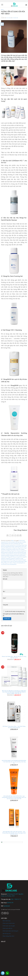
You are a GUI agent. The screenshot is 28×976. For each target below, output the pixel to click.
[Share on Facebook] (10, 535)
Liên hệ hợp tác (7, 933)
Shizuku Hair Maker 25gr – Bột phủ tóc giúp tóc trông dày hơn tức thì (14, 657)
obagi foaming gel (5, 555)
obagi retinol (19, 556)
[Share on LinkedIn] (20, 535)
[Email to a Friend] (15, 535)
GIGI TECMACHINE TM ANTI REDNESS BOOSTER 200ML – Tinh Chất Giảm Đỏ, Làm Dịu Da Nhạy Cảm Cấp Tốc (14, 762)
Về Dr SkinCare (6, 920)
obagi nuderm (4, 556)
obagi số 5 (18, 558)
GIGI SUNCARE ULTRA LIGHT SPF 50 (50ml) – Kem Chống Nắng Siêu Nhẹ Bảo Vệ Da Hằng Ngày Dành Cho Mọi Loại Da (14, 833)
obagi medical (22, 555)
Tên (4, 591)
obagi (22, 545)
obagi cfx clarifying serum (6, 548)
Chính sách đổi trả (7, 928)
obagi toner (15, 559)
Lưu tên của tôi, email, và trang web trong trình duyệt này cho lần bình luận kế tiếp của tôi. (14, 613)
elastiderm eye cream (8, 543)
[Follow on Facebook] (2, 913)
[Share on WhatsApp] (7, 535)
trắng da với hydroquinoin (18, 562)
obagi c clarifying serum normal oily (18, 546)
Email (4, 598)
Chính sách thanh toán (9, 923)
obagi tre (20, 559)
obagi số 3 (8, 558)
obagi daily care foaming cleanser (15, 552)
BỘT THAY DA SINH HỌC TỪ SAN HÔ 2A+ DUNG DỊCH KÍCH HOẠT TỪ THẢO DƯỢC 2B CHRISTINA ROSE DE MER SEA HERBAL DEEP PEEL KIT (14, 692)
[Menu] (2, 5)
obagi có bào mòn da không (18, 549)
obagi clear (14, 548)
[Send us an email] (5, 913)
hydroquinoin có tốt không (15, 545)
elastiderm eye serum (18, 543)
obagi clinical (9, 549)
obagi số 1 (24, 556)
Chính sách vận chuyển (9, 926)
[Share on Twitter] (12, 535)
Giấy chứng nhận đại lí (8, 936)
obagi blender (8, 546)
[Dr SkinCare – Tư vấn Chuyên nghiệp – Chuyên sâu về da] (14, 4)
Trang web (5, 604)
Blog (2, 9)
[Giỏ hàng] (26, 4)
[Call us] (7, 913)
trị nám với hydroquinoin (11, 564)
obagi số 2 (3, 558)
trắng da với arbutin (8, 562)
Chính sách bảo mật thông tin (10, 931)
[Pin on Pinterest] (18, 535)
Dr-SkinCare (15, 17)
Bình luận (5, 579)
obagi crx (6, 552)
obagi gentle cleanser (14, 555)
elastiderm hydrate (5, 545)
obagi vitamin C (6, 561)
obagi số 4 (13, 558)
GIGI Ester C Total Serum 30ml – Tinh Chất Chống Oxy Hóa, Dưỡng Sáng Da (14, 727)
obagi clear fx (20, 548)
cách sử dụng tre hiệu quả (13, 542)
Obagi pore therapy (11, 556)
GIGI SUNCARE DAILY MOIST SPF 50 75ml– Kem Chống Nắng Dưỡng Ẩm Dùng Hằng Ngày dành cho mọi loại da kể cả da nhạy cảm (14, 797)
